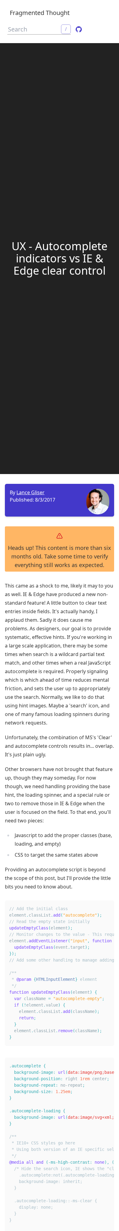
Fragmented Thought (40, 13)
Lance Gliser (30, 492)
